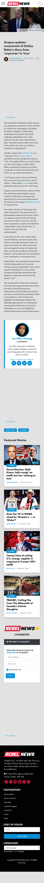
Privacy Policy (9, 794)
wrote (25, 183)
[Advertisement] (22, 93)
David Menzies (11, 524)
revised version (25, 156)
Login (6, 818)
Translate (20, 851)
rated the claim (28, 153)
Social (6, 814)
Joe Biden (23, 430)
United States (10, 430)
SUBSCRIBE (11, 652)
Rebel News (10, 568)
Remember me (15, 669)
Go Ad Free (11, 117)
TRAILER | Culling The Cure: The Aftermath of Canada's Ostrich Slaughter (19, 604)
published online (32, 202)
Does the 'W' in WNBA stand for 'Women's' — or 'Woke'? (20, 517)
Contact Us (8, 810)
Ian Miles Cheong (15, 58)
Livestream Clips (11, 482)
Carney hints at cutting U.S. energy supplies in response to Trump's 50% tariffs (20, 560)
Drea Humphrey (11, 613)
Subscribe (7, 802)
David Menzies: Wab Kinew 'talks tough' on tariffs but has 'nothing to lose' (21, 474)
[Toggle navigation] (3, 3)
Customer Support (10, 806)
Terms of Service (10, 798)
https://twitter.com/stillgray (22, 359)
